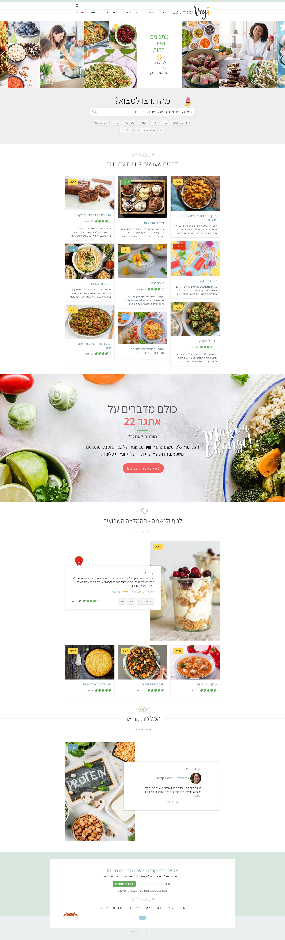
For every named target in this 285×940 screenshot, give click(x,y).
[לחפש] (94, 112)
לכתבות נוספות (143, 729)
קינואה (143, 122)
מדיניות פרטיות (150, 931)
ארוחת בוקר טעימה (181, 122)
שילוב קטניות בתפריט (145, 130)
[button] (142, 918)
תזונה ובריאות (101, 122)
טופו (162, 130)
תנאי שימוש (133, 931)
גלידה (164, 122)
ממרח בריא (129, 122)
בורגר (115, 122)
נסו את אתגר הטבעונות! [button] (143, 468)
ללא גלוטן (125, 130)
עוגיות (153, 122)
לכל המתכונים (143, 531)
